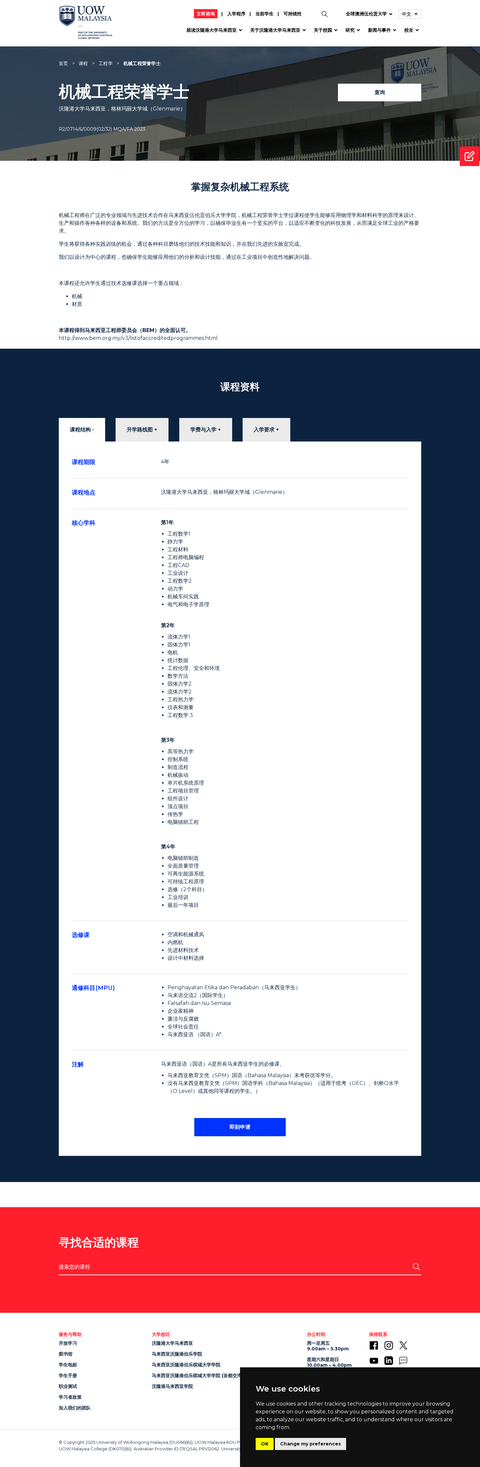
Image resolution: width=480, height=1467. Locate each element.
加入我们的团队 (75, 1408)
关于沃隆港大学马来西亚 (275, 30)
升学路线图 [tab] (140, 429)
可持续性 (292, 14)
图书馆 (65, 1354)
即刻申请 (240, 1127)
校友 (408, 30)
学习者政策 (70, 1397)
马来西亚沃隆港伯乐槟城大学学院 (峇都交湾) (197, 1375)
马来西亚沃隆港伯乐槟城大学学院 (186, 1365)
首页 (63, 63)
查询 (380, 92)
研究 (350, 30)
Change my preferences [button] (310, 1444)
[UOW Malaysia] (86, 25)
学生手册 (68, 1375)
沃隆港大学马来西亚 (172, 1343)
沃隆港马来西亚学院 (172, 1386)
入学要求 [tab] (264, 429)
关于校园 (323, 30)
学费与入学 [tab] (203, 429)
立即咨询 (206, 14)
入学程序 (236, 14)
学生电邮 (68, 1365)
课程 (83, 63)
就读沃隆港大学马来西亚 (211, 30)
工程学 (106, 63)
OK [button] (264, 1444)
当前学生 (264, 14)
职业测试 (68, 1386)
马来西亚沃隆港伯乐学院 (177, 1354)
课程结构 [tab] (80, 429)
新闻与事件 (379, 30)
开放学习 (68, 1343)
